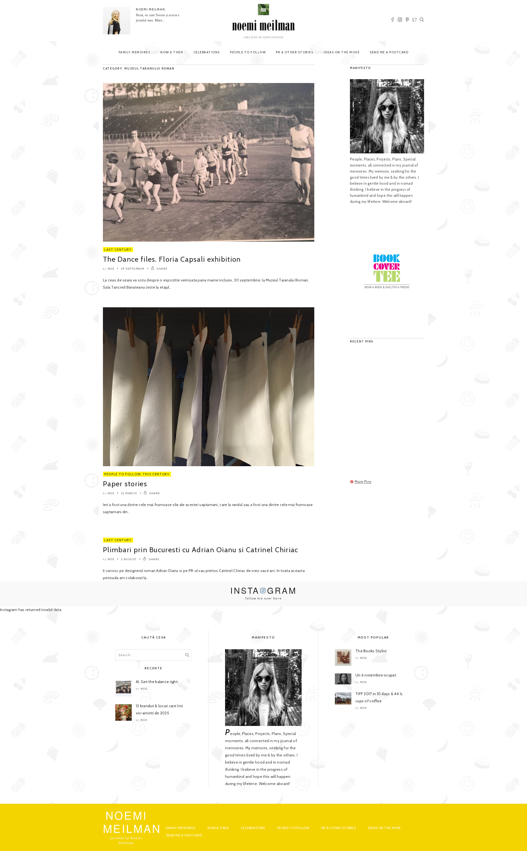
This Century (156, 474)
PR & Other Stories (294, 52)
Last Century (118, 250)
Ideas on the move (342, 52)
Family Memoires (134, 52)
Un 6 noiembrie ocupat (375, 675)
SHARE (162, 268)
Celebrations (207, 52)
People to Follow (248, 52)
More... (160, 20)
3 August (129, 559)
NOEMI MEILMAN (150, 9)
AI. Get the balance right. (157, 681)
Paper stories (125, 483)
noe (111, 268)
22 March (129, 493)
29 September (133, 268)
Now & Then (171, 52)
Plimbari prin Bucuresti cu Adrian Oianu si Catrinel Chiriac (200, 549)
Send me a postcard (389, 52)
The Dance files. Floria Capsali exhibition (172, 259)
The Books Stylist (371, 650)
